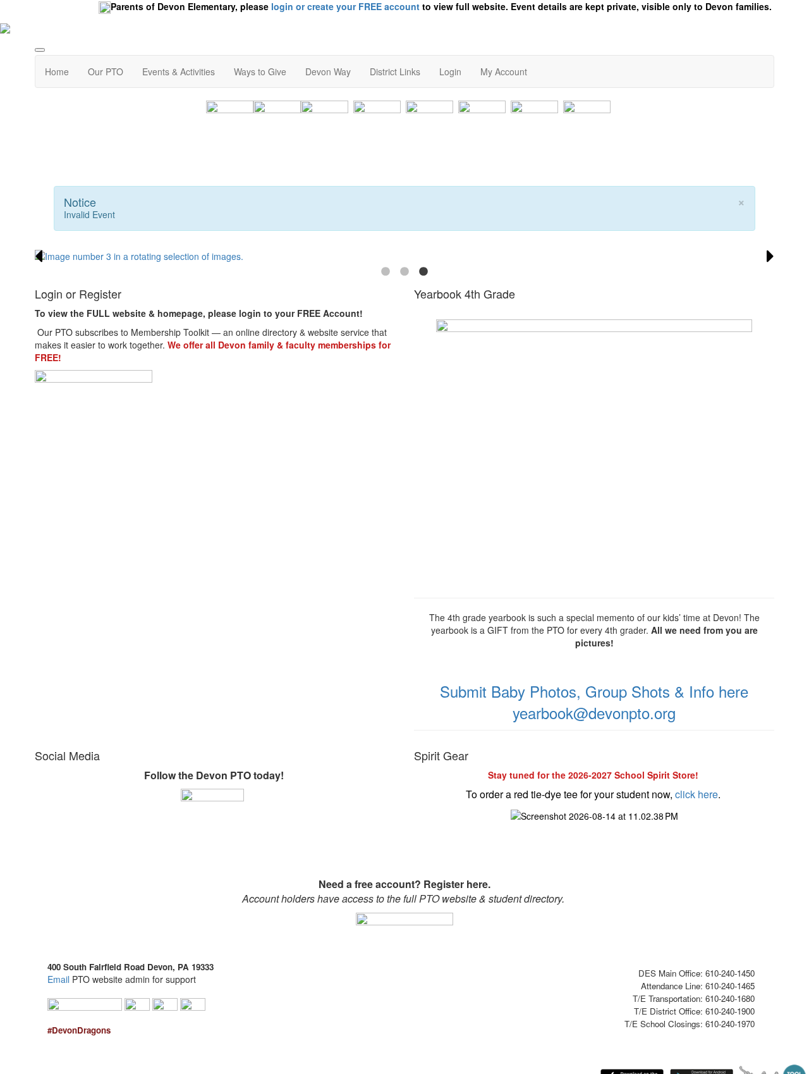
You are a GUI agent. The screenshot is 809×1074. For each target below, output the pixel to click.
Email (58, 979)
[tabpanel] (404, 256)
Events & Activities (178, 71)
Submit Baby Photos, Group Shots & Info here (594, 691)
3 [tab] (423, 272)
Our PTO (105, 71)
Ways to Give (260, 71)
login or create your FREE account (345, 6)
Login (450, 71)
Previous (38, 256)
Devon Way (328, 71)
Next (770, 256)
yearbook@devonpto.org (594, 712)
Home (57, 71)
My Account (503, 71)
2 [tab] (404, 272)
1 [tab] (385, 272)
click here (696, 794)
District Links (395, 71)
